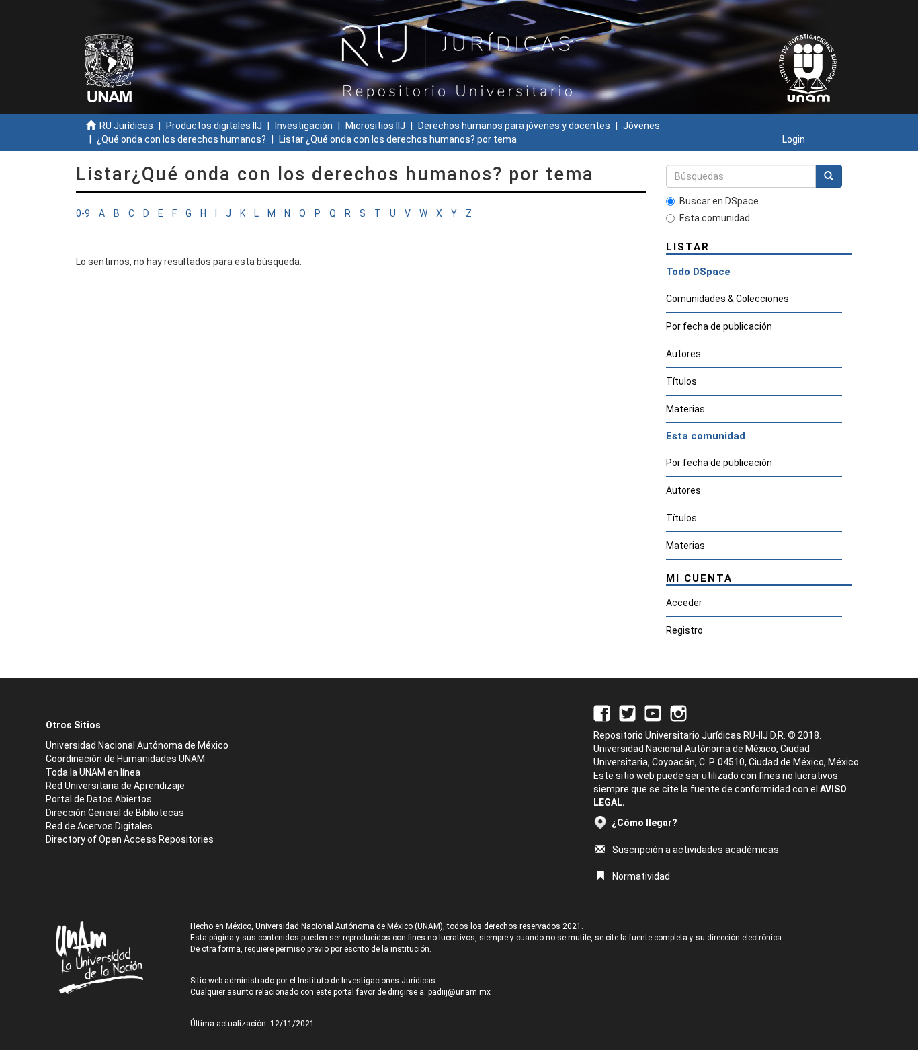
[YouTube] (652, 712)
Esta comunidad (714, 218)
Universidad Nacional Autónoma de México (137, 745)
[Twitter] (627, 712)
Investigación (304, 125)
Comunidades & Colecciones (727, 298)
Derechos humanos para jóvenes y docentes (514, 125)
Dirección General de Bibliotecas (115, 812)
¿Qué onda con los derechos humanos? (181, 139)
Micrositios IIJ (375, 125)
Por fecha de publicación (719, 326)
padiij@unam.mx (459, 992)
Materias (685, 409)
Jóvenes (641, 125)
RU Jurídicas (126, 125)
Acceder (684, 602)
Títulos (681, 381)
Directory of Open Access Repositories (130, 839)
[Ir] (828, 176)
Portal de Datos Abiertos (99, 799)
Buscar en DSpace (719, 201)
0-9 (83, 213)
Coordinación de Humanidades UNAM (125, 758)
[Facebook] (601, 712)
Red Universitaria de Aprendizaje (115, 785)
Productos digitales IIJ (214, 125)
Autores (683, 353)
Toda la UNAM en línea (93, 772)
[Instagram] (678, 712)
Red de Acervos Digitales (99, 826)
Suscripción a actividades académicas (695, 849)
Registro (684, 630)
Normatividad (641, 876)
